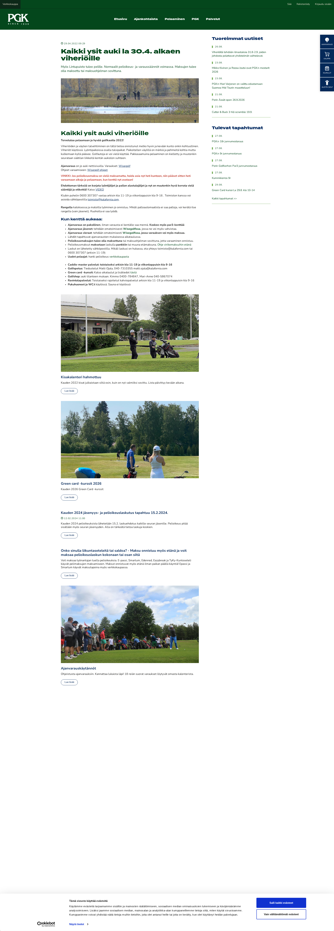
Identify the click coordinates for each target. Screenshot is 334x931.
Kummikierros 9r (221, 178)
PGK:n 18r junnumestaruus (227, 141)
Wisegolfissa (131, 233)
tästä (133, 272)
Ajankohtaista (146, 19)
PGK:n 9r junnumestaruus (227, 153)
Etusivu (120, 19)
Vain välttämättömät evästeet (281, 914)
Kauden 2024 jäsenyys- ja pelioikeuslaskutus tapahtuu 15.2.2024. (114, 513)
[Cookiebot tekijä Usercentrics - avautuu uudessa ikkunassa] (46, 924)
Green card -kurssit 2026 (81, 484)
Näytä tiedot (76, 924)
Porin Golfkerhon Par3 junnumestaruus (234, 166)
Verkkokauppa (10, 4)
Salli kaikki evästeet (281, 902)
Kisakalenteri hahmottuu (81, 377)
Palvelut (213, 19)
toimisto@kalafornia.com (103, 199)
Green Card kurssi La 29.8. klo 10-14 (233, 190)
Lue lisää (69, 391)
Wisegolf (124, 166)
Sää (289, 4)
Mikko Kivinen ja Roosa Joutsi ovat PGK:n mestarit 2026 (240, 70)
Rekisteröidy (303, 4)
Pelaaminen (175, 19)
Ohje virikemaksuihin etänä (174, 244)
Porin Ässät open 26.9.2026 (228, 100)
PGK (195, 19)
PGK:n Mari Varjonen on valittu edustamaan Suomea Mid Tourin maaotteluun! (237, 86)
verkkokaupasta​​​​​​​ (119, 256)
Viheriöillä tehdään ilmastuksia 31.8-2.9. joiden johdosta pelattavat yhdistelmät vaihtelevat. (239, 54)
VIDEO (100, 189)
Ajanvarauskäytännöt (78, 668)
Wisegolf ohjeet (97, 170)
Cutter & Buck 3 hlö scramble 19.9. (232, 112)
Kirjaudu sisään (323, 4)
